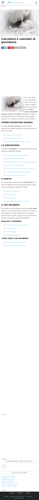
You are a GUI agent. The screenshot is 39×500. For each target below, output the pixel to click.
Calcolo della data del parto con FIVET (18, 201)
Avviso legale (20, 496)
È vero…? (3, 468)
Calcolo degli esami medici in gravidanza (18, 172)
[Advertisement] (19, 73)
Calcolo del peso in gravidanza (9, 484)
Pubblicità (12, 496)
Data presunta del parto (13, 191)
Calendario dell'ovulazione (14, 138)
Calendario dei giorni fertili (14, 135)
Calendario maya (11, 232)
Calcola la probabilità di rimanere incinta (18, 141)
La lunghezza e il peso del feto (15, 165)
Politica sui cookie (19, 498)
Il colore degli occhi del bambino (16, 242)
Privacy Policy (28, 496)
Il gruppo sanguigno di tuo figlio (15, 245)
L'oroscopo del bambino (13, 235)
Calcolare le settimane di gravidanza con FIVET (20, 168)
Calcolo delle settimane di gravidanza (17, 155)
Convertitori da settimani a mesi (9, 483)
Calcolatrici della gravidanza (8, 476)
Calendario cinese (11, 228)
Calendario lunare (11, 194)
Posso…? (3, 465)
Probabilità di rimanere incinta (9, 479)
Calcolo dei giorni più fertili (8, 478)
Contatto (6, 496)
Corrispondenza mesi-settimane (15, 159)
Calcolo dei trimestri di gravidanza (16, 175)
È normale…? (4, 466)
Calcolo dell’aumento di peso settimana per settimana (22, 162)
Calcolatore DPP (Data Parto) (8, 486)
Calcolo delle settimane (7, 481)
